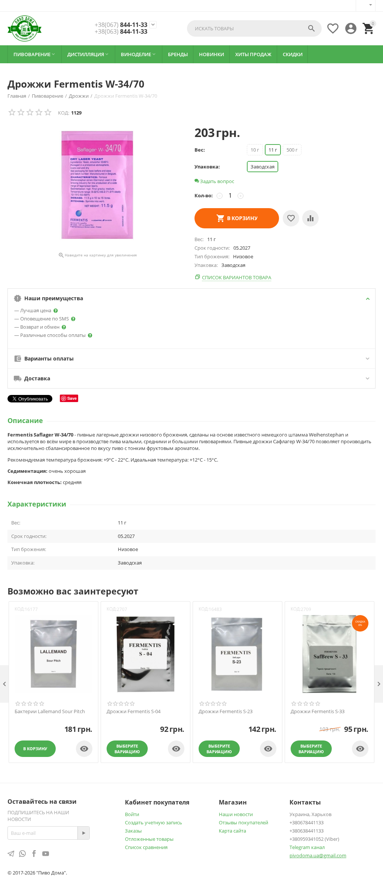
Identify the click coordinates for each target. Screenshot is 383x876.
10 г (255, 149)
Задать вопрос (216, 181)
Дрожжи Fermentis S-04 (133, 712)
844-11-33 (121, 25)
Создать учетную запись (153, 822)
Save (72, 398)
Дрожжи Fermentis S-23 (225, 712)
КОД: (63, 112)
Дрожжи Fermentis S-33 (317, 712)
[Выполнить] (83, 833)
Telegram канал (307, 847)
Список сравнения (146, 847)
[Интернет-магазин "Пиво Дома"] (24, 28)
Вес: (199, 149)
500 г (292, 149)
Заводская (263, 166)
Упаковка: (207, 166)
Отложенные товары (149, 839)
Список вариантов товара (236, 277)
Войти (132, 814)
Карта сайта (232, 830)
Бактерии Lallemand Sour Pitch (50, 712)
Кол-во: (203, 195)
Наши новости (236, 814)
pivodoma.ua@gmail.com (317, 855)
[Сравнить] (310, 218)
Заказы (133, 830)
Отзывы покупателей (243, 822)
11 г (273, 149)
